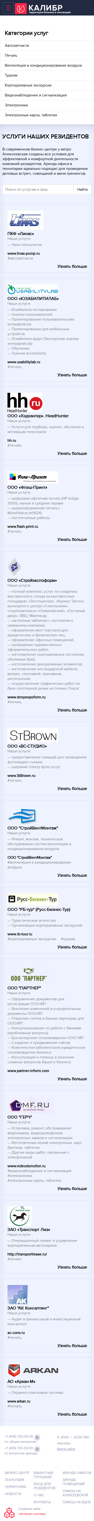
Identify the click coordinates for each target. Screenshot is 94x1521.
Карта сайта (66, 1449)
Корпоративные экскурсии (28, 85)
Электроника (16, 105)
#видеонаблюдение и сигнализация (39, 1170)
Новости (13, 1494)
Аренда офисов (77, 1473)
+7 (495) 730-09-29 (19, 1436)
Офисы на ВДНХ (77, 1502)
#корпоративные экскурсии (31, 939)
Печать (11, 55)
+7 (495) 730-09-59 (19, 1448)
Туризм (11, 75)
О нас (39, 1495)
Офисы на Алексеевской (75, 1493)
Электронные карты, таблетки (31, 115)
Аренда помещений (74, 1482)
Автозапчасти (17, 45)
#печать (14, 366)
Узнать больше (72, 266)
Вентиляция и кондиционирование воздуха (43, 65)
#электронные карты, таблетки (34, 1180)
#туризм (68, 939)
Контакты (42, 1502)
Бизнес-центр (17, 1473)
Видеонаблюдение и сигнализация (36, 95)
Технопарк (14, 1480)
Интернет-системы (32, 1514)
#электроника (19, 1175)
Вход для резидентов (44, 1486)
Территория (15, 1487)
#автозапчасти (20, 258)
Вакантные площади (44, 1475)
